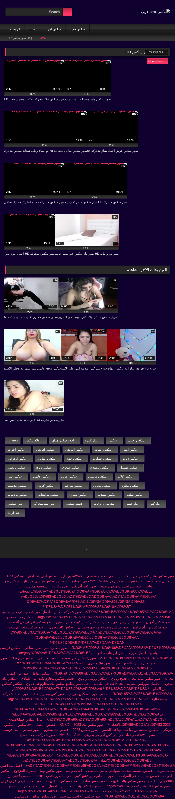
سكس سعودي (99, 467)
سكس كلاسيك (17, 485)
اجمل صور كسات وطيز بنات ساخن (121, 653)
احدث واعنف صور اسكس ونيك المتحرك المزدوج (48, 771)
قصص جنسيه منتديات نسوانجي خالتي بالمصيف (119, 771)
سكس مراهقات (48, 494)
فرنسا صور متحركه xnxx (53, 776)
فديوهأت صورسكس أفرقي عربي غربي (28, 781)
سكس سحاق (70, 467)
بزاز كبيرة (91, 440)
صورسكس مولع (44, 796)
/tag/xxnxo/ (115, 786)
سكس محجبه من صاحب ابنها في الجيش (130, 730)
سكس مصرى (78, 494)
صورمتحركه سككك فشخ (37, 735)
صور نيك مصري (99, 663)
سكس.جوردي (78, 694)
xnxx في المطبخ (83, 581)
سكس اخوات (16, 449)
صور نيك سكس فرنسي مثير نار (45, 581)
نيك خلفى (132, 503)
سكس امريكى (74, 449)
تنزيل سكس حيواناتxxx (26, 719)
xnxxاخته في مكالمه (108, 683)
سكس (113, 440)
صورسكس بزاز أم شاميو (150, 627)
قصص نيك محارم (56, 730)
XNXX (64, 724)
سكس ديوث (130, 458)
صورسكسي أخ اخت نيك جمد (80, 796)
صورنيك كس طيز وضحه (79, 658)
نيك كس (154, 503)
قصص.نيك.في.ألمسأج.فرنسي (107, 576)
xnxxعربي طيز (71, 576)
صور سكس (15, 503)
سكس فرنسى (97, 476)
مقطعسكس (68, 781)
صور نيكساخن (48, 658)
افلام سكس (32, 440)
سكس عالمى (41, 476)
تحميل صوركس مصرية (143, 683)
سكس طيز (15, 476)
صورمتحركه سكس (67, 612)
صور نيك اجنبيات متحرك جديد (120, 586)
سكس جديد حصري (19, 617)
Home (42, 37)
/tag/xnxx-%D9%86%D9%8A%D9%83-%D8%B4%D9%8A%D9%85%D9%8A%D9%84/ (103, 617)
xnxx (32, 29)
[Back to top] (162, 786)
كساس (66, 786)
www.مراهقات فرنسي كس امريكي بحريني (114, 735)
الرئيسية (15, 29)
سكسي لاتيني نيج (19, 776)
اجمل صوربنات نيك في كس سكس (25, 612)
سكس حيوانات (102, 458)
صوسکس (22, 796)
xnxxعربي (167, 781)
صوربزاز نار (60, 586)
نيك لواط (13, 512)
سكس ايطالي (46, 458)
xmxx (169, 678)
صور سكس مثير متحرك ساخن (45, 648)
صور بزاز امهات (17, 673)
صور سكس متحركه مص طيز (153, 576)
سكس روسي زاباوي (92, 678)
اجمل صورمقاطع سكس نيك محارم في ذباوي (57, 683)
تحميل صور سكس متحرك (39, 786)
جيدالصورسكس (125, 663)
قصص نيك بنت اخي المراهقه (139, 776)
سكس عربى (69, 476)
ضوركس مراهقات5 (113, 581)
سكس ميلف (135, 494)
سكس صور (100, 694)
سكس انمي (130, 449)
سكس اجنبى (136, 440)
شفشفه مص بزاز (35, 586)
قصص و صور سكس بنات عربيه (133, 781)
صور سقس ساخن (94, 781)
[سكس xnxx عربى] (155, 12)
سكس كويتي (45, 485)
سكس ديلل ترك (22, 658)
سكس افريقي (45, 449)
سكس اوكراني (17, 458)
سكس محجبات (17, 494)
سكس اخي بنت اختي (42, 576)
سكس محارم (129, 485)
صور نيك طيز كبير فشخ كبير (95, 776)
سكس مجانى (101, 485)
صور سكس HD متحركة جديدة (148, 786)
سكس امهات (53, 29)
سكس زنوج (43, 467)
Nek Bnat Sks (69, 735)
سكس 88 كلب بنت (89, 786)
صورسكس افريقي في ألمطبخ (30, 622)
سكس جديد (77, 29)
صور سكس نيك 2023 (88, 724)
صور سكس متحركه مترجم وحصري (103, 627)
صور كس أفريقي (84, 586)
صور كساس (31, 730)
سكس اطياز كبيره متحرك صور (77, 622)
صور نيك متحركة (44, 503)
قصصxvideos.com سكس (36, 724)
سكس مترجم (73, 485)
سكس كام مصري (61, 627)
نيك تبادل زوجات (104, 503)
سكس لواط (41, 673)
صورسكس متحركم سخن (26, 627)
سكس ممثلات (107, 494)
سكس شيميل (128, 467)
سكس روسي (16, 467)
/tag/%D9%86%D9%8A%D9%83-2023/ (139, 724)
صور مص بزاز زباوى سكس (122, 622)
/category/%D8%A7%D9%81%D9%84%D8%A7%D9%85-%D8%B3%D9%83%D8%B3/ (85, 591)
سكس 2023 (14, 576)
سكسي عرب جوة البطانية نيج (151, 581)
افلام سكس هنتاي (63, 440)
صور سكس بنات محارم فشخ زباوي (135, 678)
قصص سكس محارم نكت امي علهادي (47, 678)
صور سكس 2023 (85, 730)
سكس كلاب (125, 476)
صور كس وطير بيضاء (49, 694)
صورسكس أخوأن (158, 622)
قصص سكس (74, 503)
